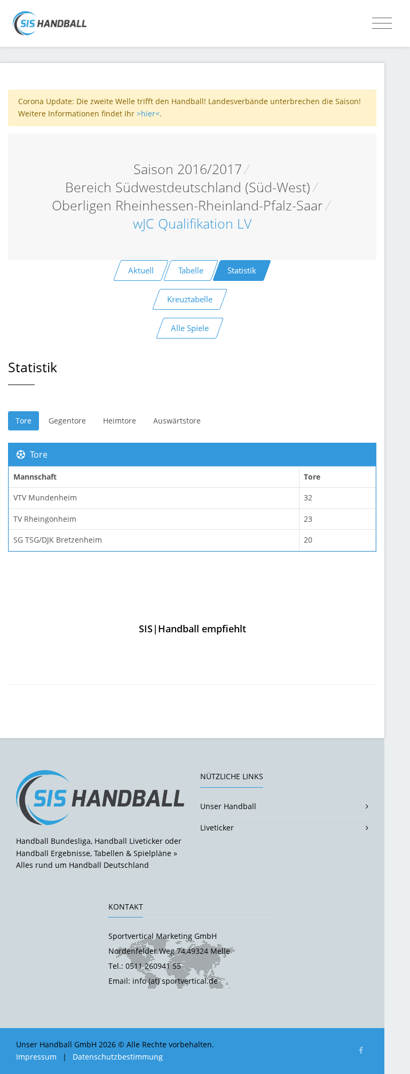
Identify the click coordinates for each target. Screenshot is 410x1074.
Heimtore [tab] (119, 421)
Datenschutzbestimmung (118, 1057)
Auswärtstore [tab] (177, 421)
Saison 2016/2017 (187, 169)
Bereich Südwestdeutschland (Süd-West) (187, 187)
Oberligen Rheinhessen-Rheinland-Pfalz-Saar (187, 205)
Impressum (36, 1057)
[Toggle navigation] (382, 23)
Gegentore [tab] (67, 421)
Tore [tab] (23, 421)
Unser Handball (228, 806)
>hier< (148, 113)
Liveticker (217, 827)
